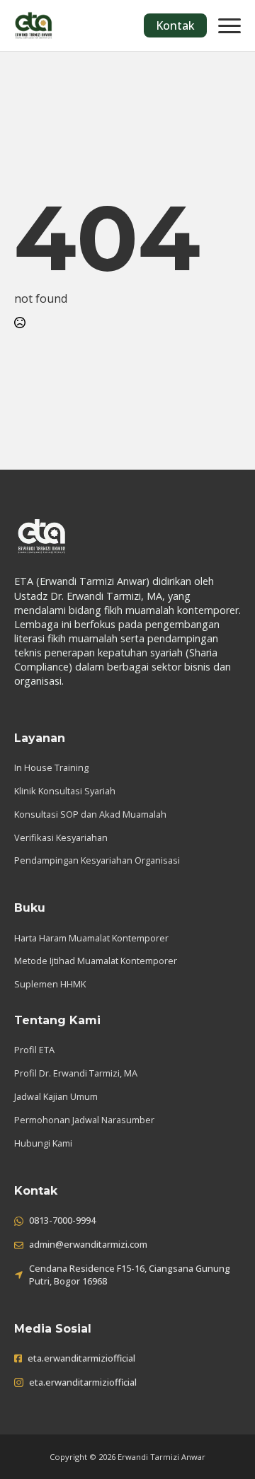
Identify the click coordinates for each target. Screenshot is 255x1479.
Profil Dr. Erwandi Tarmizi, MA (75, 1073)
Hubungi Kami (43, 1143)
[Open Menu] (229, 25)
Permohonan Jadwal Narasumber (84, 1119)
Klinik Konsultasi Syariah (64, 790)
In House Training (51, 767)
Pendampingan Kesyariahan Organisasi (97, 860)
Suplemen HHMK (50, 984)
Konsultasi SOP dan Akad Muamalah (90, 814)
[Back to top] (219, 1443)
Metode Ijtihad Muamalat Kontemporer (95, 960)
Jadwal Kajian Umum (56, 1096)
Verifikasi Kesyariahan (61, 837)
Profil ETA (34, 1049)
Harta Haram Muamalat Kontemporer (91, 938)
